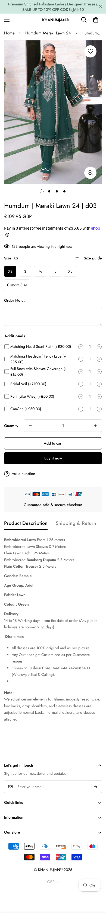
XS (10, 271)
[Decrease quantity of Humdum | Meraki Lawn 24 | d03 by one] (30, 426)
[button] (95, 20)
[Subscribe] (96, 786)
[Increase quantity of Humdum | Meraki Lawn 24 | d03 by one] (95, 426)
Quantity (11, 425)
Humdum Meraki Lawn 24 (48, 33)
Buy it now (53, 458)
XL (70, 271)
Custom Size (17, 285)
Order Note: (14, 300)
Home (9, 33)
